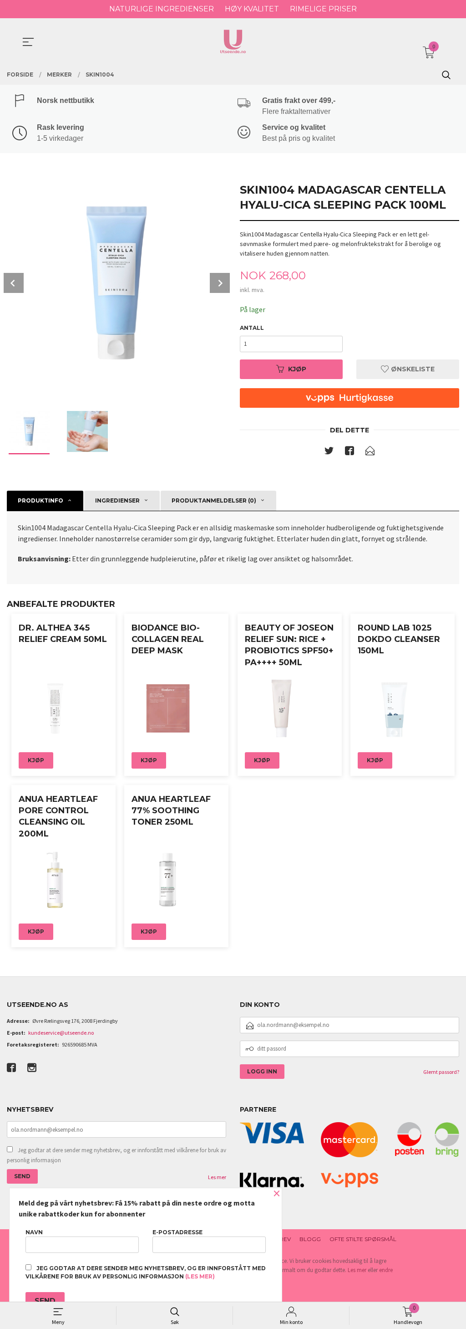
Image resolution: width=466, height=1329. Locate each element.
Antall (252, 327)
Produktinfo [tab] (40, 500)
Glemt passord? (441, 1071)
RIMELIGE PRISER (323, 9)
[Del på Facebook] (349, 452)
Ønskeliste (412, 369)
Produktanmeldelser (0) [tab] (214, 500)
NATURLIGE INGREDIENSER (161, 9)
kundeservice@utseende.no (61, 1032)
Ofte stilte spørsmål (362, 1239)
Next (220, 283)
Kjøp (297, 369)
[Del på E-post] (370, 452)
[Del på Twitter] (329, 452)
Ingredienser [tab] (117, 500)
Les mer (217, 1177)
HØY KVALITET (252, 9)
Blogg (310, 1239)
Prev (14, 283)
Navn (34, 1232)
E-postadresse (177, 1232)
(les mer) (200, 1276)
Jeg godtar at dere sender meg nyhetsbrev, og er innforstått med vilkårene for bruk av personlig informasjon (116, 1155)
